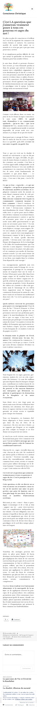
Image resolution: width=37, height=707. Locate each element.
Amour (15, 637)
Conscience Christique (14, 13)
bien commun (22, 637)
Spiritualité (9, 638)
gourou (29, 637)
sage (4, 638)
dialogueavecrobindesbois (10, 635)
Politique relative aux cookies (23, 699)
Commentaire (26, 668)
